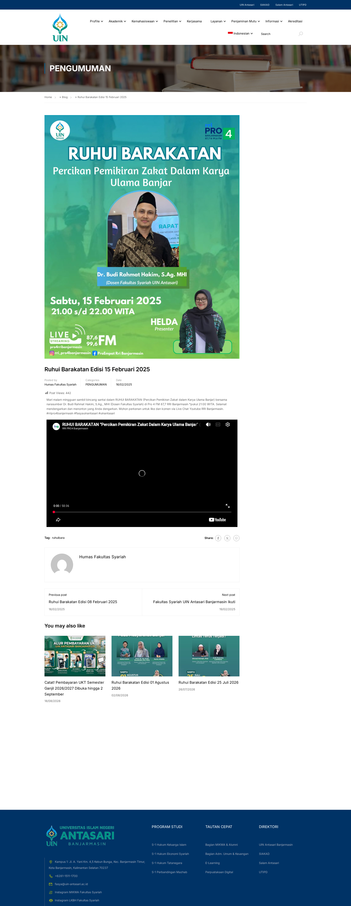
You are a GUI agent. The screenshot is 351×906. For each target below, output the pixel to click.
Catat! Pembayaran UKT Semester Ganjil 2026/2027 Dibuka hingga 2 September (74, 688)
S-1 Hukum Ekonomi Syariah (170, 853)
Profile (95, 21)
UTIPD (303, 4)
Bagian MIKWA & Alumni (221, 844)
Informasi (272, 21)
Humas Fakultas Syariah (60, 384)
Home (48, 97)
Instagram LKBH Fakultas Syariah (77, 900)
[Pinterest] (236, 538)
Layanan (216, 21)
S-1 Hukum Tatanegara (167, 863)
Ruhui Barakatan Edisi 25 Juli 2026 (208, 682)
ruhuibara (58, 537)
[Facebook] (218, 538)
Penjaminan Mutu (244, 21)
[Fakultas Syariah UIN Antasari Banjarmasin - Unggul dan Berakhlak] (60, 27)
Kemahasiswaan (143, 21)
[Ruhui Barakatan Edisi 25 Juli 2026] (209, 656)
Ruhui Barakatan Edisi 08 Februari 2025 (83, 602)
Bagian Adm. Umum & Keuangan (226, 853)
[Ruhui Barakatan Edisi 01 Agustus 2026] (142, 656)
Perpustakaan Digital (219, 872)
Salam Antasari (284, 4)
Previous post (58, 594)
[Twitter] (227, 538)
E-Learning (212, 863)
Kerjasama (194, 21)
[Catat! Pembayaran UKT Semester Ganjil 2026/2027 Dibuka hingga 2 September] (74, 656)
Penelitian (171, 21)
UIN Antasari (247, 4)
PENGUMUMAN (96, 384)
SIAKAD (265, 4)
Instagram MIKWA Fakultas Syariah (78, 892)
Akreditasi (295, 21)
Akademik (116, 21)
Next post (228, 594)
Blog (65, 97)
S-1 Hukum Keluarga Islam (169, 844)
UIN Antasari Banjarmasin (276, 844)
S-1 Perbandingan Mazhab (169, 872)
